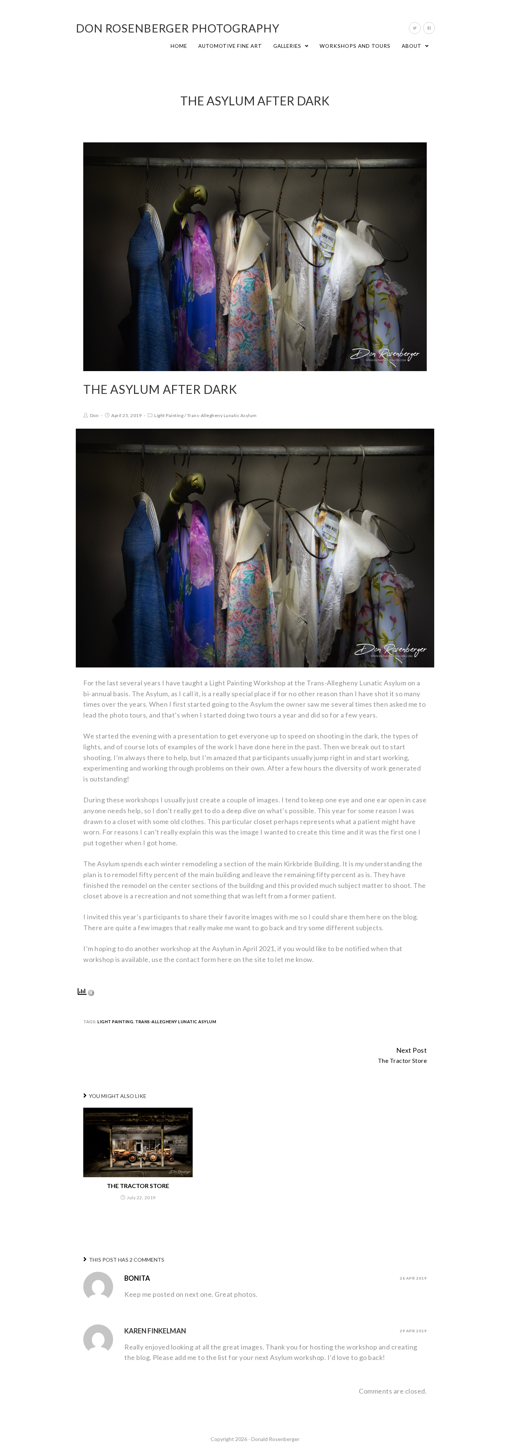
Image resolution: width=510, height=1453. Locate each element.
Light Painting (168, 415)
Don (94, 415)
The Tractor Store (138, 1185)
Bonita (137, 1278)
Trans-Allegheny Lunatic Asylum (222, 415)
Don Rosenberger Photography (178, 28)
